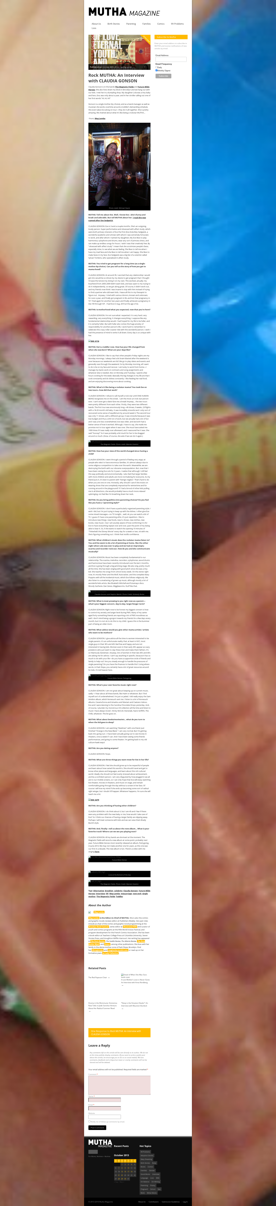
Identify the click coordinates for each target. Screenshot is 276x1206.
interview (100, 893)
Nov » (122, 1182)
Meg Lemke (100, 118)
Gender (152, 1170)
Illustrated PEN (130, 926)
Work (143, 1193)
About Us (96, 23)
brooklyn (109, 890)
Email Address (162, 55)
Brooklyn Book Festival (98, 926)
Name (91, 1096)
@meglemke (97, 950)
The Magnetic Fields (124, 87)
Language (144, 1178)
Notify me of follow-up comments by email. (108, 1121)
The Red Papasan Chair (97, 977)
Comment (93, 1074)
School (152, 1189)
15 (122, 1172)
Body (154, 1163)
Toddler (119, 896)
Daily (159, 67)
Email (91, 1105)
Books (143, 1167)
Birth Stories (114, 23)
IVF (107, 893)
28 (119, 1179)
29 (122, 1179)
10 (128, 1168)
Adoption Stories (147, 1155)
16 (125, 1172)
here (97, 851)
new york (137, 893)
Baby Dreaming (146, 1159)
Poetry (152, 1185)
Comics (160, 23)
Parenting (131, 23)
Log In (185, 1202)
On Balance (145, 1182)
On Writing (156, 1182)
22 (122, 1175)
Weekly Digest (163, 70)
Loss (94, 28)
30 (125, 1179)
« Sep (116, 1182)
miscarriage (126, 893)
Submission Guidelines (171, 1202)
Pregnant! (144, 1189)
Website (91, 1113)
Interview (147, 39)
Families (146, 23)
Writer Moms (152, 1193)
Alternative (98, 890)
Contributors (154, 1202)
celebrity (118, 890)
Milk (157, 1178)
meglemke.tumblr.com (118, 950)
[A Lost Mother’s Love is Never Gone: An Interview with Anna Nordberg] (135, 977)
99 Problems (177, 23)
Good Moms (145, 1174)
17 (128, 1172)
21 (119, 1175)
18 (131, 1172)
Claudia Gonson (130, 890)
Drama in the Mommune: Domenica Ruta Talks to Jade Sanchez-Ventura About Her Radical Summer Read (102, 1006)
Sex (159, 1189)
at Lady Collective (110, 953)
